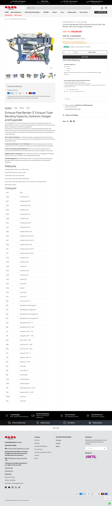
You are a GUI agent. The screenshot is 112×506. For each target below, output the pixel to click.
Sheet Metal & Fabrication (32, 12)
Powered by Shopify (25, 500)
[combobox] (58, 8)
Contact (36, 455)
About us (36, 440)
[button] (106, 8)
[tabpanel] (30, 257)
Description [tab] (8, 108)
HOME (7, 12)
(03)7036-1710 (9, 471)
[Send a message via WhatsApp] (109, 503)
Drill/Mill (46, 12)
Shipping (71, 38)
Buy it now (85, 57)
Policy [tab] (28, 108)
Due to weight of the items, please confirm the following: (77, 80)
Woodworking (72, 12)
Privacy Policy (38, 449)
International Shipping (40, 446)
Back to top (56, 428)
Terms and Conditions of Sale (42, 452)
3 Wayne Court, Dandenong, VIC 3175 (18, 448)
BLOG (36, 458)
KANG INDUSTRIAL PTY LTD (70, 22)
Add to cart (92, 52)
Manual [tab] (22, 108)
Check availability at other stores (73, 109)
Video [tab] (15, 108)
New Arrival (17, 15)
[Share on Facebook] (70, 121)
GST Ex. (72, 36)
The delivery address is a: (70, 64)
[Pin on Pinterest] (73, 121)
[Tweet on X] (67, 121)
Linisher (54, 12)
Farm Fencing (83, 12)
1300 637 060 (9, 468)
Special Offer (8, 15)
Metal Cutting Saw (15, 12)
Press (62, 12)
